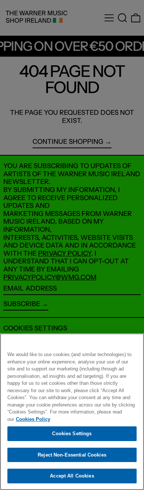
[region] (72, 411)
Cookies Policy (33, 419)
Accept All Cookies (72, 476)
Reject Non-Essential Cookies (72, 455)
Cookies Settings (72, 433)
